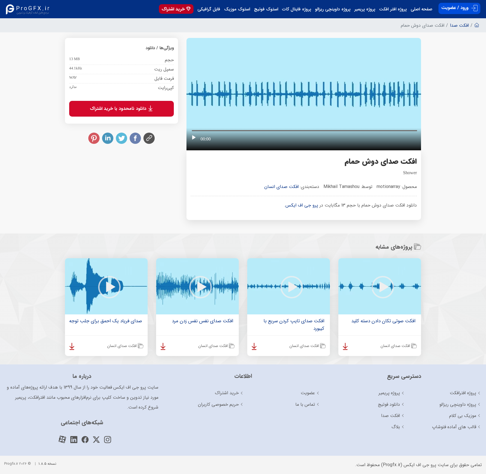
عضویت (308, 392)
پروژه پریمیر (364, 9)
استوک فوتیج (266, 9)
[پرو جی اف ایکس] (29, 9)
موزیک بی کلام (462, 415)
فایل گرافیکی (208, 9)
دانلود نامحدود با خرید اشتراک (119, 108)
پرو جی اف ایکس (301, 205)
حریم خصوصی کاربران (218, 404)
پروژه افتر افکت (393, 9)
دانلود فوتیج (389, 404)
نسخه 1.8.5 (47, 464)
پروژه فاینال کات (296, 9)
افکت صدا (390, 415)
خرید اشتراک (174, 9)
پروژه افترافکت (463, 392)
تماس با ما (305, 404)
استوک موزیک (237, 9)
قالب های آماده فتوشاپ (454, 426)
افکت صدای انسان (281, 186)
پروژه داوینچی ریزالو (332, 9)
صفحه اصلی (421, 9)
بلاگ (396, 426)
